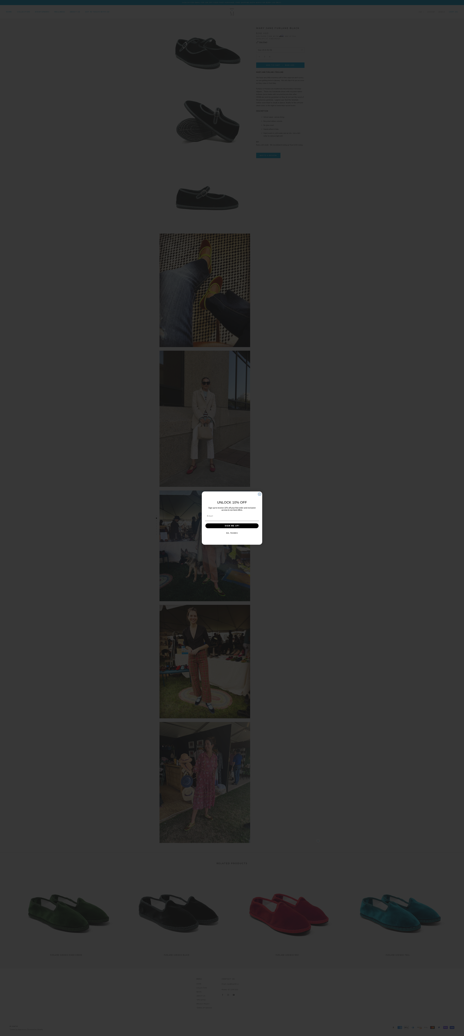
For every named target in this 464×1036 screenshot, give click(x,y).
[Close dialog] (259, 494)
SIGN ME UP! (232, 526)
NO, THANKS (232, 533)
